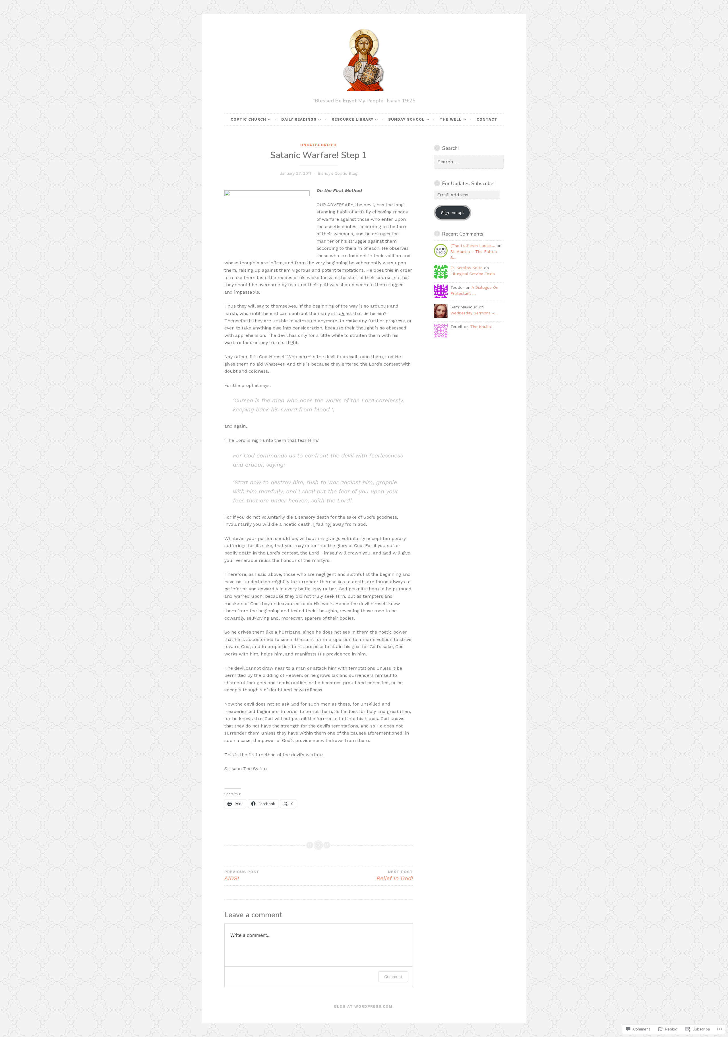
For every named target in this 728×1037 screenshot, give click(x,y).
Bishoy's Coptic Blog (337, 173)
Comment (393, 976)
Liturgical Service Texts (472, 273)
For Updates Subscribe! (468, 183)
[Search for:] (469, 162)
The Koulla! (481, 326)
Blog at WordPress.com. (364, 1006)
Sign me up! (452, 212)
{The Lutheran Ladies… (472, 245)
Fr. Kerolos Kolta (466, 267)
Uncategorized (318, 145)
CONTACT (487, 119)
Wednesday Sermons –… (474, 313)
